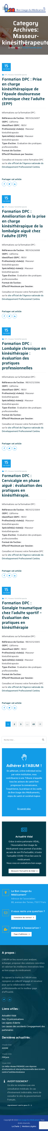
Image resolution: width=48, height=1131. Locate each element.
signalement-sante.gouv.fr (18, 1105)
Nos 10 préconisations (13, 1019)
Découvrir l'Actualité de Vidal (23, 871)
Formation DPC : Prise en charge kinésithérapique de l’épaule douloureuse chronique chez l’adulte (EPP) (23, 91)
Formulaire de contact (23, 917)
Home (12, 48)
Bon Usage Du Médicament (29, 1120)
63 (34, 724)
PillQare (5, 1057)
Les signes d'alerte (11, 1022)
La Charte (15, 1126)
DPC (5, 75)
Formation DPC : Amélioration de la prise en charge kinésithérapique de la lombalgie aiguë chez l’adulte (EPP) (24, 223)
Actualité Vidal (9, 1015)
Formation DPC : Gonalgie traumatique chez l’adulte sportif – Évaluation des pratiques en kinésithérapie (22, 615)
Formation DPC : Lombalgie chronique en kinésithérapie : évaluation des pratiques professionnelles (24, 355)
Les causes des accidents (14, 1026)
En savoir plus (24, 808)
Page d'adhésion (21, 934)
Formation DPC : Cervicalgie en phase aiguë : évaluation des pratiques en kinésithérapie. (22, 485)
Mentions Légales (29, 1126)
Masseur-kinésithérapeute (17, 75)
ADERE (5, 1048)
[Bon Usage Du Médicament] (25, 8)
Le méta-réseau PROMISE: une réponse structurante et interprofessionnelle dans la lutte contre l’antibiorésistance (23, 1069)
